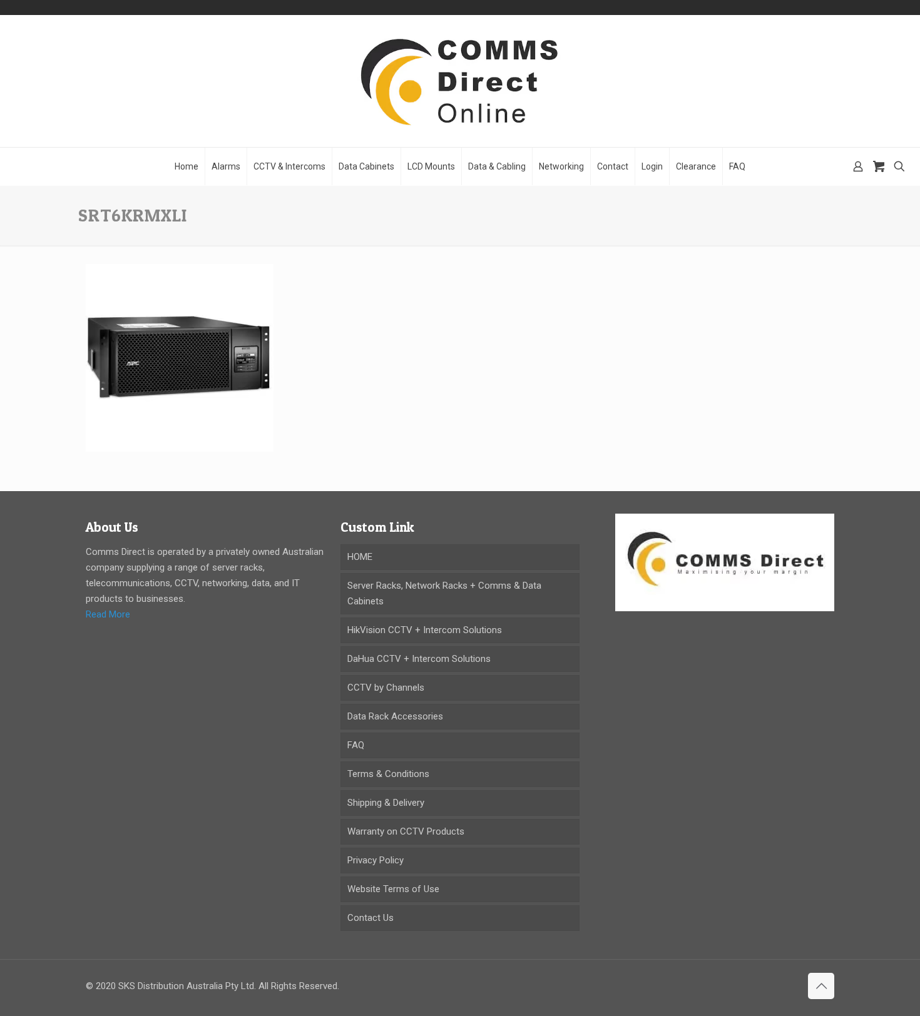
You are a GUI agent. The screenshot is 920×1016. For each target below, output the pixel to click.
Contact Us (370, 917)
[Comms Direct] (460, 81)
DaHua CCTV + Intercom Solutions (419, 658)
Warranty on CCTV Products (405, 831)
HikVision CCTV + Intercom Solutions (424, 630)
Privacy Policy (375, 860)
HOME (359, 556)
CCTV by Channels (385, 687)
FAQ (355, 745)
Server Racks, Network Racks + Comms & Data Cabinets (444, 593)
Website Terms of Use (393, 889)
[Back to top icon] (821, 986)
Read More (108, 614)
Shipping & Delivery (385, 802)
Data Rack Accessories (395, 716)
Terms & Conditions (388, 774)
